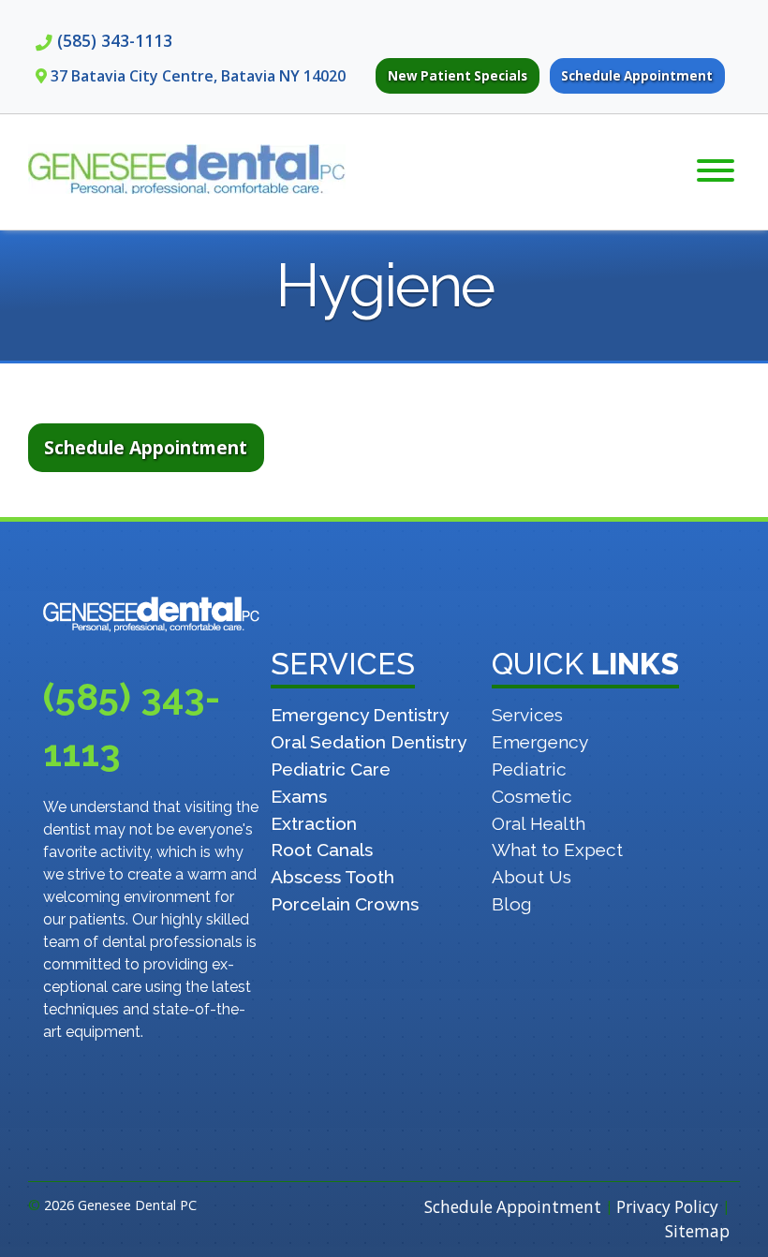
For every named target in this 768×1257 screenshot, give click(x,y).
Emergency (540, 742)
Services (527, 714)
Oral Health (538, 823)
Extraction (314, 823)
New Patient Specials (457, 75)
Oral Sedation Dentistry (368, 742)
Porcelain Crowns (345, 904)
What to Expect (557, 849)
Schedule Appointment (637, 75)
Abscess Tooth (332, 876)
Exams (299, 796)
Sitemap (697, 1231)
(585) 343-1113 (114, 40)
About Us (531, 876)
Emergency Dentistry (360, 714)
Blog (512, 904)
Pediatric (529, 769)
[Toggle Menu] (715, 170)
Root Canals (322, 849)
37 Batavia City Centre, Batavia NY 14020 (198, 76)
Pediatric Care (331, 769)
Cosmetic (532, 796)
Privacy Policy (667, 1207)
